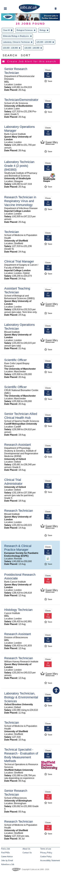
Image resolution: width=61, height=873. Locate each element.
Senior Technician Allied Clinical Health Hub (20, 415)
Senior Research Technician (15, 71)
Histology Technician (18, 610)
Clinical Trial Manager (19, 261)
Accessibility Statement (50, 860)
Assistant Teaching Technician (17, 290)
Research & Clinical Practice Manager (17, 548)
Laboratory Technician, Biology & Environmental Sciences (21, 697)
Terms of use (45, 849)
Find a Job (5, 849)
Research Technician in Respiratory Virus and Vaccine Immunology (20, 201)
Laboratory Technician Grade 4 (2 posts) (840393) (19, 165)
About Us (26, 849)
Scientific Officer (15, 360)
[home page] (29, 12)
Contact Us (27, 853)
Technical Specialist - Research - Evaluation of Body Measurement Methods (21, 755)
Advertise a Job (7, 864)
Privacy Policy (46, 853)
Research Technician (18, 510)
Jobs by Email (7, 860)
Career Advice (7, 856)
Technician (11, 232)
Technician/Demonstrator (21, 100)
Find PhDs (5, 853)
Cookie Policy (46, 856)
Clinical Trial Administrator (13, 481)
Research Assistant (17, 444)
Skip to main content (11, 2)
